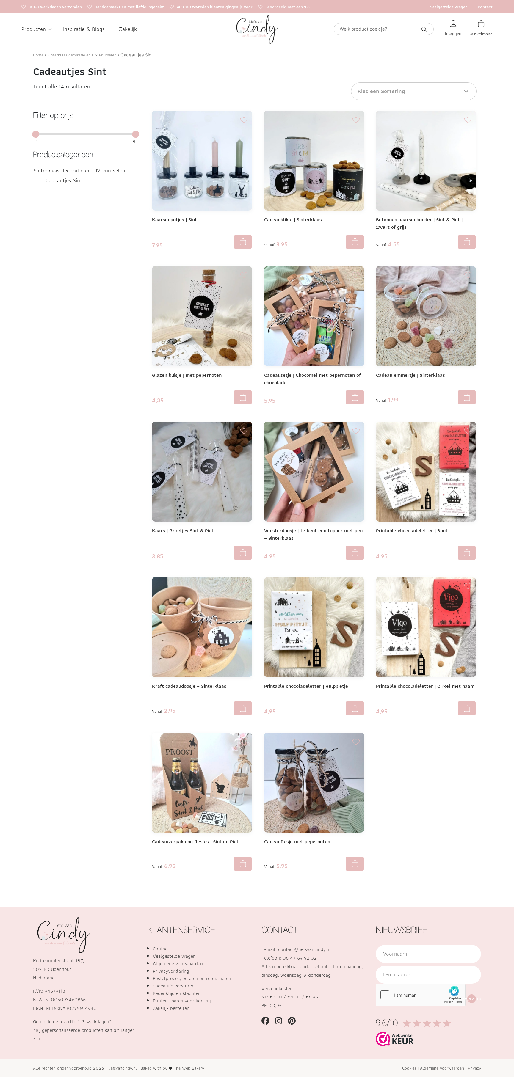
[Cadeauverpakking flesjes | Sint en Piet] (202, 785)
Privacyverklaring (171, 971)
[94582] (243, 397)
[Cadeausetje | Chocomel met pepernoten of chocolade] (314, 316)
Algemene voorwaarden (178, 963)
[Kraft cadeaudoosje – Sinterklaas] (202, 627)
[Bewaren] (243, 119)
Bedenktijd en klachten (177, 993)
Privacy (474, 1068)
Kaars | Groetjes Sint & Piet (183, 530)
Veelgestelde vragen (449, 6)
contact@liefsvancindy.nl (304, 949)
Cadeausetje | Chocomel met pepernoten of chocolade (312, 379)
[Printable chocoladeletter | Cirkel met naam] (426, 627)
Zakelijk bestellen (171, 1008)
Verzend (471, 998)
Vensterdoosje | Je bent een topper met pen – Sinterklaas (313, 534)
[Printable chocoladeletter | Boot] (426, 472)
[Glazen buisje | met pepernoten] (202, 316)
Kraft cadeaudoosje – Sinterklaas (189, 686)
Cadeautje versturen (174, 986)
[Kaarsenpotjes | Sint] (202, 161)
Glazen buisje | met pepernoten (187, 375)
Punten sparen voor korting (182, 1000)
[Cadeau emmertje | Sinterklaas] (426, 316)
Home (38, 55)
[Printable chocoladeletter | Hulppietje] (314, 627)
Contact (485, 6)
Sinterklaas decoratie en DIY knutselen (82, 55)
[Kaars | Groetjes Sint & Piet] (202, 472)
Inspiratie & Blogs (84, 29)
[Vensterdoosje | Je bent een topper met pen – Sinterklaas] (314, 472)
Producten (33, 29)
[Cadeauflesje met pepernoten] (314, 783)
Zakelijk (128, 29)
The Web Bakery (189, 1068)
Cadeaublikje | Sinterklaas (293, 219)
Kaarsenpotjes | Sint (174, 219)
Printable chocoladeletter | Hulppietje (306, 686)
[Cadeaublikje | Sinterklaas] (314, 161)
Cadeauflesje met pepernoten (297, 841)
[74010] (467, 708)
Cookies (409, 1068)
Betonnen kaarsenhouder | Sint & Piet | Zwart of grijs (419, 223)
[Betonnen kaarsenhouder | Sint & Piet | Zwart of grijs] (426, 161)
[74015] (354, 708)
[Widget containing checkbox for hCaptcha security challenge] (421, 995)
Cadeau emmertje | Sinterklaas (410, 375)
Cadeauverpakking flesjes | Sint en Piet (195, 841)
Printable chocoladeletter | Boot (412, 530)
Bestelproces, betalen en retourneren (192, 978)
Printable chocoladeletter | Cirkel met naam (425, 686)
